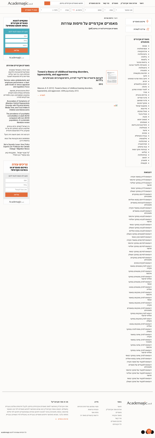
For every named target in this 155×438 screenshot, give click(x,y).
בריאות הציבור (142, 62)
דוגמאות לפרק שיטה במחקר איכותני (141, 346)
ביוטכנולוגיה (142, 54)
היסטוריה (143, 70)
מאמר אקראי (117, 415)
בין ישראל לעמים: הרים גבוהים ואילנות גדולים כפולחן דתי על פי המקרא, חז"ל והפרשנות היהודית (17, 128)
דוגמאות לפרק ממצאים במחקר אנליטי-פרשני (140, 277)
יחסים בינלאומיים (140, 84)
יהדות (145, 81)
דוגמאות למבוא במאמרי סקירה (140, 208)
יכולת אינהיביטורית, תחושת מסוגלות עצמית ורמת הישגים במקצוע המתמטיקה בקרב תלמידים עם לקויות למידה (17, 94)
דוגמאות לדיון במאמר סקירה (141, 176)
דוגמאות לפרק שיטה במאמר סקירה (141, 335)
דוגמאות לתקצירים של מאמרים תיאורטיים (140, 366)
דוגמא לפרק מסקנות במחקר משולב (141, 319)
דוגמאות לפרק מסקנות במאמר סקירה (140, 304)
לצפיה (42, 95)
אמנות (144, 46)
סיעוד (145, 130)
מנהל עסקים (142, 111)
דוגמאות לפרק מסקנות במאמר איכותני (140, 293)
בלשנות (144, 59)
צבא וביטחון (142, 146)
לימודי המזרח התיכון (139, 89)
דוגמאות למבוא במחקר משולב (140, 227)
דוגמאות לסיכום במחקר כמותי (140, 251)
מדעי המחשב (142, 100)
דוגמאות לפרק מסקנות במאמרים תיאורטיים (139, 309)
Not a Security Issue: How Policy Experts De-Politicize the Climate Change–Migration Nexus (16, 146)
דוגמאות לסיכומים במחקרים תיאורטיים (141, 258)
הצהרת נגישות (93, 409)
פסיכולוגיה (143, 141)
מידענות (144, 108)
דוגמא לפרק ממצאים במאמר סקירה (141, 267)
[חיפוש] (47, 3)
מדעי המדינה (142, 97)
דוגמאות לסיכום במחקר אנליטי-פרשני (140, 247)
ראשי (142, 3)
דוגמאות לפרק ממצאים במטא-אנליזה (140, 288)
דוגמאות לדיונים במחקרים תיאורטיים (142, 195)
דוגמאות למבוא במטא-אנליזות (140, 231)
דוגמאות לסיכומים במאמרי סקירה (139, 240)
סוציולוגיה (143, 127)
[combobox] (124, 10)
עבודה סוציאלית (141, 136)
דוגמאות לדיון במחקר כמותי (141, 188)
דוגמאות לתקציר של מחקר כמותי (139, 378)
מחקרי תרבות (142, 103)
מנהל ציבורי (142, 114)
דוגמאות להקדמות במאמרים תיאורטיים (141, 203)
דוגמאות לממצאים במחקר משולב (139, 234)
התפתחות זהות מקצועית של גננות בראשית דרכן (17, 139)
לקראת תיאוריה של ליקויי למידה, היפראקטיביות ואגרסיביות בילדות (73, 79)
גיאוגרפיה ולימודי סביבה (138, 65)
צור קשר (106, 3)
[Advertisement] (77, 50)
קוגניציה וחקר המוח (139, 149)
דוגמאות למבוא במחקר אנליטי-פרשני (140, 220)
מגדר (145, 92)
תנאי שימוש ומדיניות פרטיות (88, 406)
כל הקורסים (117, 424)
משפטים (143, 122)
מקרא (145, 116)
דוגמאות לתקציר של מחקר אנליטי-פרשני (139, 374)
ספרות (144, 133)
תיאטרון (144, 160)
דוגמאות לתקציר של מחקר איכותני (139, 370)
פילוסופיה (143, 138)
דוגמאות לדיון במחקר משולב (141, 191)
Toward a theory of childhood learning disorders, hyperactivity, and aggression (63, 73)
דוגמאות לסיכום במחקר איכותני (140, 243)
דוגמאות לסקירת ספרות (143, 263)
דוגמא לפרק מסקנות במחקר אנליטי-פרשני (141, 314)
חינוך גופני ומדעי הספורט (137, 78)
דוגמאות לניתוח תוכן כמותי (142, 237)
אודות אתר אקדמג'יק (129, 3)
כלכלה (144, 86)
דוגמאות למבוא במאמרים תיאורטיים (142, 212)
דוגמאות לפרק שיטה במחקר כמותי (139, 355)
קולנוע (144, 152)
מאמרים (115, 3)
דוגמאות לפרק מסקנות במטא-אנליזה (140, 325)
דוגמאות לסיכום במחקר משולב (140, 254)
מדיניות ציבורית (141, 95)
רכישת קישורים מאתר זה (89, 415)
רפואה (144, 157)
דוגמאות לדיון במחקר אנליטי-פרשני (141, 184)
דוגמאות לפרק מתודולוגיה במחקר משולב (139, 330)
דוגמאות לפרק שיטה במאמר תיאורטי (141, 340)
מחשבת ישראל (141, 106)
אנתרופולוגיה (142, 48)
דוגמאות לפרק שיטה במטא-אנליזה (139, 358)
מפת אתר (95, 412)
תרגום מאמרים (94, 3)
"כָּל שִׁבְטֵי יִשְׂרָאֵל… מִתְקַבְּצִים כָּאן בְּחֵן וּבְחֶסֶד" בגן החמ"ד (17, 153)
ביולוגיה (144, 57)
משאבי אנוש (142, 119)
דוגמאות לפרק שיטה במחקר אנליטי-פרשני (141, 351)
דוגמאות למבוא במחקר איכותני (140, 216)
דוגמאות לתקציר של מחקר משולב (139, 381)
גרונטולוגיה (143, 67)
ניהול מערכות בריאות (139, 125)
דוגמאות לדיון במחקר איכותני (141, 179)
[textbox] (124, 10)
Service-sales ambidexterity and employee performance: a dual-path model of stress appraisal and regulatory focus (17, 83)
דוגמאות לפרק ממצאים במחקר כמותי (140, 283)
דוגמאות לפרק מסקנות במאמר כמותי (140, 298)
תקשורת (144, 163)
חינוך (145, 76)
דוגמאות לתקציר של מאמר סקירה (139, 361)
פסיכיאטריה (142, 144)
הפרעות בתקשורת (140, 73)
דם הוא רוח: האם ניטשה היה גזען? (17, 134)
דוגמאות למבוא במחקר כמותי (141, 224)
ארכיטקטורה (142, 51)
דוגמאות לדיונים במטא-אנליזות (140, 199)
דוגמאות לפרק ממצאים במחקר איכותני (140, 272)
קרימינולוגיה (142, 155)
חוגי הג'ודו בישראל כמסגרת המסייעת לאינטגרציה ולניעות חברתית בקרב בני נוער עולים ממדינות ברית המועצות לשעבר (18, 73)
